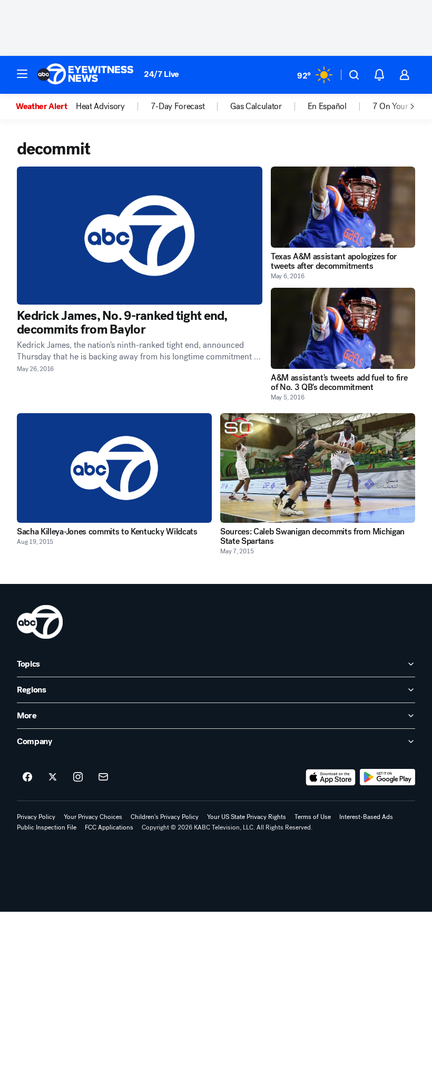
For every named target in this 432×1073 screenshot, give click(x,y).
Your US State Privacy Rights (246, 817)
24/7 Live (161, 74)
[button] (22, 73)
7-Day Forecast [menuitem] (178, 106)
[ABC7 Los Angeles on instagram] (78, 777)
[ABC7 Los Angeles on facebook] (27, 777)
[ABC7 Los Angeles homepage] (85, 74)
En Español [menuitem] (327, 106)
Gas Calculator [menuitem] (256, 106)
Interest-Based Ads (366, 817)
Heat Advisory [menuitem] (100, 106)
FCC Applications (109, 827)
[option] (46, 106)
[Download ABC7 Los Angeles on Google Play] (387, 777)
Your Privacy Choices (93, 817)
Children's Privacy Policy (165, 817)
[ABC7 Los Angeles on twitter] (52, 777)
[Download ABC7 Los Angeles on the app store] (331, 777)
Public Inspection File (46, 827)
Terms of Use (312, 817)
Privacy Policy (36, 817)
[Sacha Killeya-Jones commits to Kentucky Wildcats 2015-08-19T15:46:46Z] (114, 468)
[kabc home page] (40, 622)
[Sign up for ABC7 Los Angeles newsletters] (103, 777)
